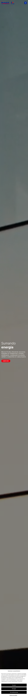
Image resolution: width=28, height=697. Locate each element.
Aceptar (14, 685)
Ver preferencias (14, 692)
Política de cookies (13, 695)
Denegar (14, 688)
